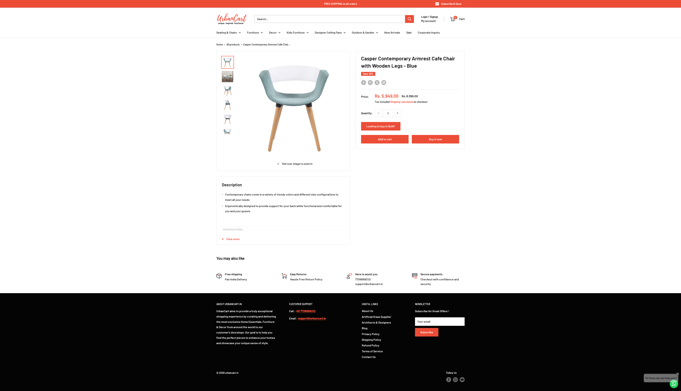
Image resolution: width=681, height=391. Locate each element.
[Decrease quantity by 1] (378, 113)
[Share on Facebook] (363, 82)
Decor (273, 32)
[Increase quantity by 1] (397, 113)
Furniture (253, 32)
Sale (409, 32)
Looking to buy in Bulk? (380, 126)
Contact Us (369, 357)
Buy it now (435, 139)
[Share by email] (383, 82)
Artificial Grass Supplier (376, 316)
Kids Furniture (296, 32)
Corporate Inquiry (429, 32)
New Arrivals (392, 32)
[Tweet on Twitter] (377, 82)
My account (428, 21)
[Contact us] (674, 384)
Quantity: (367, 113)
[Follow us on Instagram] (455, 379)
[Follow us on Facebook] (448, 379)
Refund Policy (370, 345)
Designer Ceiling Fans (328, 32)
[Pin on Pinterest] (370, 82)
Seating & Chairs (226, 32)
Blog (364, 328)
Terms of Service (372, 351)
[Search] (409, 19)
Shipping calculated (401, 101)
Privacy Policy (371, 334)
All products (233, 44)
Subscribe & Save (451, 3)
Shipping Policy (371, 339)
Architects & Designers (376, 322)
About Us (367, 311)
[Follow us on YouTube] (462, 379)
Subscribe (426, 332)
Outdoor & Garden (363, 32)
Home (219, 44)
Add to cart (385, 139)
